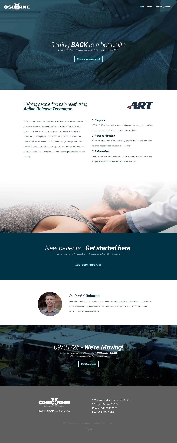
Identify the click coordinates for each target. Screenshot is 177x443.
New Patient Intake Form (88, 264)
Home (141, 7)
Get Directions (88, 364)
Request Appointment (164, 7)
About (149, 7)
